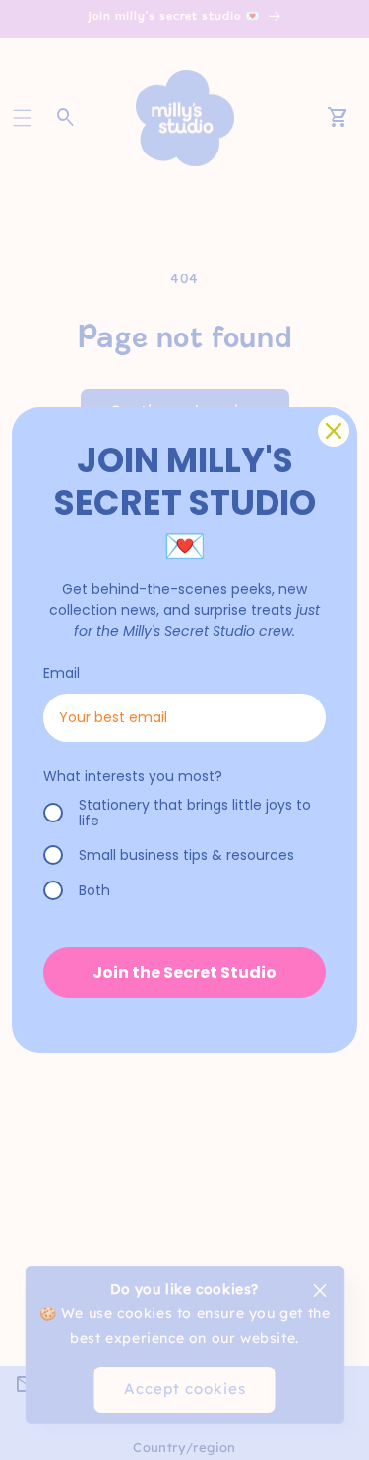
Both (94, 890)
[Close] (333, 431)
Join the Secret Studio (184, 972)
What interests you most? (132, 776)
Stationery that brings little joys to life (195, 813)
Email (61, 673)
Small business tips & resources (186, 855)
